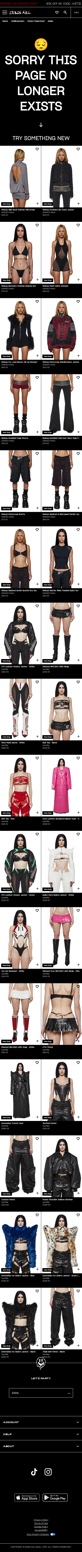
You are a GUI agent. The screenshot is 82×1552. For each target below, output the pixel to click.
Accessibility (41, 1530)
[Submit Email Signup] (69, 1393)
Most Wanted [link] (36, 21)
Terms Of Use (41, 1523)
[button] (62, 3)
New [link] (5, 21)
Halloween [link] (17, 21)
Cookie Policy (41, 1527)
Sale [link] (50, 21)
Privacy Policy (41, 1520)
